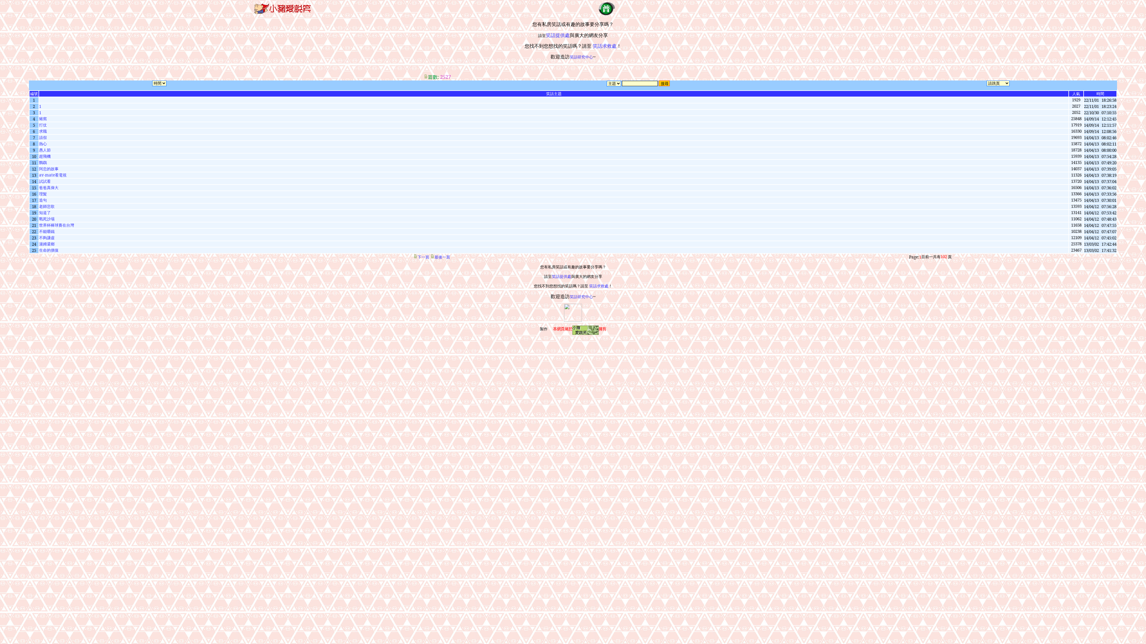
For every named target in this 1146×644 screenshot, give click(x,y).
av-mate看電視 (53, 175)
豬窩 (43, 118)
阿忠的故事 (48, 168)
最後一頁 (442, 257)
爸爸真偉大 (48, 187)
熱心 (43, 143)
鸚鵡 (43, 162)
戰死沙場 (47, 219)
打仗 (43, 125)
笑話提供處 (561, 276)
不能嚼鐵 (47, 231)
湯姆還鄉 (47, 244)
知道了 (45, 212)
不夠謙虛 (47, 237)
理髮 (43, 193)
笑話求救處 (599, 286)
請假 (43, 137)
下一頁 (423, 257)
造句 (43, 200)
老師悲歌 (47, 206)
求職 (43, 131)
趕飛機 (45, 156)
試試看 (45, 181)
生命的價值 (48, 250)
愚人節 (45, 150)
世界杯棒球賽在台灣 (56, 225)
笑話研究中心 (581, 57)
